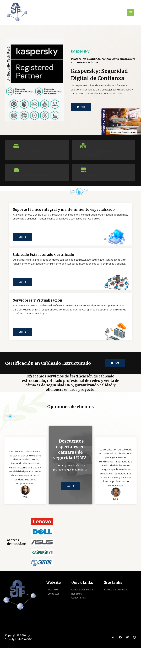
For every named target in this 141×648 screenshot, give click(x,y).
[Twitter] (127, 637)
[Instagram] (134, 637)
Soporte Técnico (27, 151)
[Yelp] (113, 637)
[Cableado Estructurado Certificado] (83, 145)
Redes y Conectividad (31, 175)
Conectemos (78, 597)
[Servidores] (83, 169)
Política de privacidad (116, 589)
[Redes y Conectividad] (16, 169)
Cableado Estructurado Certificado (99, 153)
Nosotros (53, 589)
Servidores (89, 175)
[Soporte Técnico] (16, 145)
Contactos (53, 593)
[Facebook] (120, 637)
